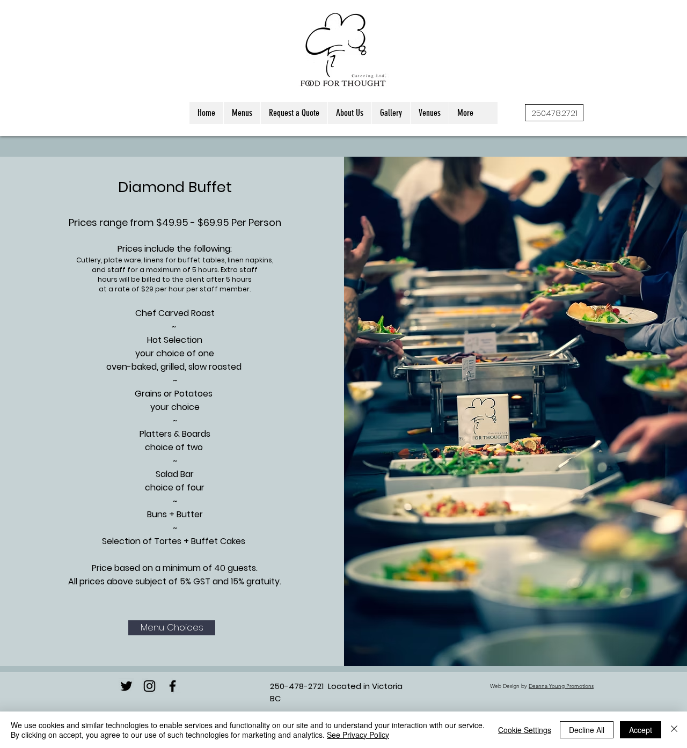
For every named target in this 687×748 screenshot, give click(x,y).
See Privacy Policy (358, 734)
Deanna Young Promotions (561, 686)
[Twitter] (126, 686)
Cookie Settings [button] (524, 729)
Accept (640, 729)
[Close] (674, 729)
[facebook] (172, 686)
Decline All (586, 729)
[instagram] (149, 686)
